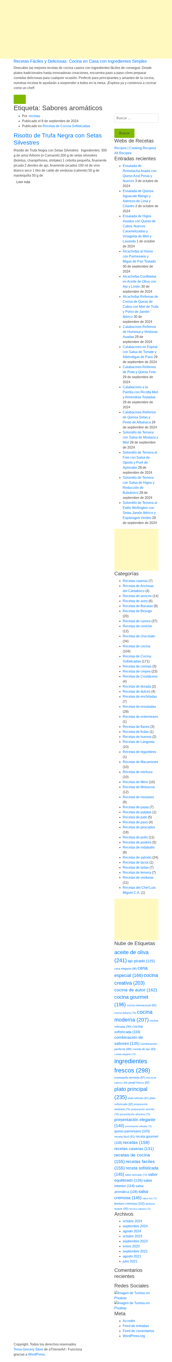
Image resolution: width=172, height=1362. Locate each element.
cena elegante (125, 968)
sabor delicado (136, 1175)
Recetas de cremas (137, 666)
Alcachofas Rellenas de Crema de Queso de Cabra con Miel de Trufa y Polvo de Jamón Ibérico (140, 306)
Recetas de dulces (136, 691)
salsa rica (149, 1198)
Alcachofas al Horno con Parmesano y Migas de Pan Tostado (139, 256)
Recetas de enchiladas (140, 696)
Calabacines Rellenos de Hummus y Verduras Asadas (140, 332)
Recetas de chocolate (139, 636)
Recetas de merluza (137, 772)
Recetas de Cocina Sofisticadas (66, 126)
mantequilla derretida (129, 1077)
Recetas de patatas (137, 812)
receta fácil (124, 1136)
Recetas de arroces (137, 596)
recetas (34, 116)
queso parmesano (132, 1131)
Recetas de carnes (137, 621)
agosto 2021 (132, 1256)
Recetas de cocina (136, 646)
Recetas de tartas (136, 867)
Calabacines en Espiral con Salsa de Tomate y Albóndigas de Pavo (140, 352)
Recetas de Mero (135, 782)
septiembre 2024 (135, 1226)
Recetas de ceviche (137, 626)
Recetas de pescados (139, 827)
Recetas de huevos (137, 737)
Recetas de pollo (135, 837)
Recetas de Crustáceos (140, 676)
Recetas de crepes (137, 671)
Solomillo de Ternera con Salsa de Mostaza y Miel (140, 437)
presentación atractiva (135, 1114)
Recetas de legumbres (139, 752)
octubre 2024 (132, 1221)
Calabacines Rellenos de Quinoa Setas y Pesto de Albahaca (139, 417)
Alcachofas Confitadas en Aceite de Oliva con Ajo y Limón (139, 281)
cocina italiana (125, 1012)
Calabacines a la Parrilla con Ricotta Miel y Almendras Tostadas (140, 392)
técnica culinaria (140, 1209)
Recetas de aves (135, 601)
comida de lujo (143, 1049)
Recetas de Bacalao (138, 606)
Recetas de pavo (135, 822)
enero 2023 (131, 1246)
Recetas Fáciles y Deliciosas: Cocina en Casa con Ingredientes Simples (80, 61)
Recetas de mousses (138, 797)
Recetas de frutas (136, 731)
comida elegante (125, 1054)
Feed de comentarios (138, 1331)
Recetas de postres (137, 842)
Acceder (129, 1321)
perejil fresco (138, 1082)
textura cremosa (129, 1203)
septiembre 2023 (135, 1241)
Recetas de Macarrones (140, 762)
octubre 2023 (132, 1236)
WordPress (36, 1354)
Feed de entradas (136, 1326)
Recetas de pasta (136, 807)
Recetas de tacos (136, 862)
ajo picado (141, 961)
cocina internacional (141, 1005)
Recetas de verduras (138, 877)
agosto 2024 (132, 1231)
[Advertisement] (86, 29)
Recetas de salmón (137, 857)
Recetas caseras (135, 581)
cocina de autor (135, 989)
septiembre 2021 (135, 1251)
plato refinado (138, 1098)
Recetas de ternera (137, 872)
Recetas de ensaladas (139, 706)
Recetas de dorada (137, 686)
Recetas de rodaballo (139, 847)
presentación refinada (138, 1126)
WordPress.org (134, 1336)
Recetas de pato (135, 817)
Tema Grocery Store (28, 1349)
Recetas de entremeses (140, 716)
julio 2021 (130, 1261)
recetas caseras (134, 1148)
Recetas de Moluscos (139, 787)
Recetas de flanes (136, 726)
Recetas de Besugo (137, 611)
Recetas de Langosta (138, 742)
